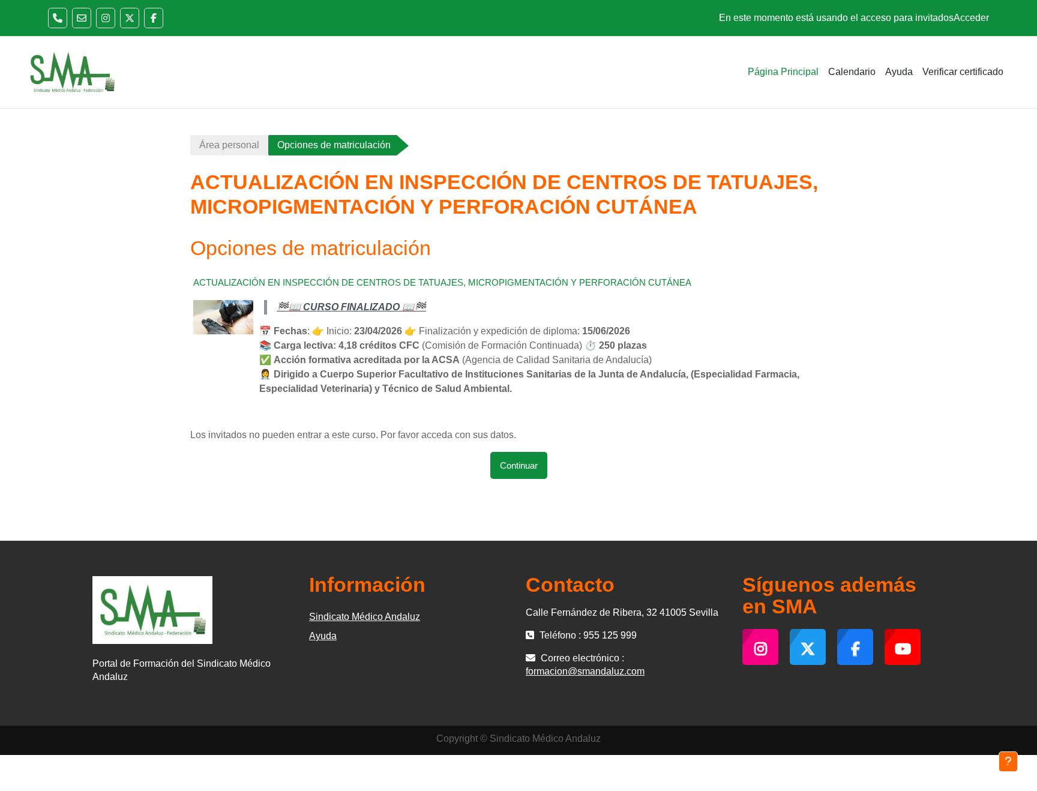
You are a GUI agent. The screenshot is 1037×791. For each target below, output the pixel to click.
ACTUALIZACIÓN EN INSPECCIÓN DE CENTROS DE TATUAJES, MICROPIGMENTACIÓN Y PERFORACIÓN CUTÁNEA (442, 282)
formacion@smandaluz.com (585, 671)
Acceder (971, 18)
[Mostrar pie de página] (1008, 761)
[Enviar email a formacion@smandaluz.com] (81, 18)
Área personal (229, 145)
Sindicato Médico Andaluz (364, 617)
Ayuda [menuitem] (899, 72)
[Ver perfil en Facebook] (153, 18)
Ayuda (323, 636)
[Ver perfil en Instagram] (105, 18)
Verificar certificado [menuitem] (962, 72)
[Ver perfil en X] (129, 18)
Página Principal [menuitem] (783, 72)
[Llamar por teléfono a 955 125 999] (57, 18)
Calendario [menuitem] (852, 72)
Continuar (519, 465)
